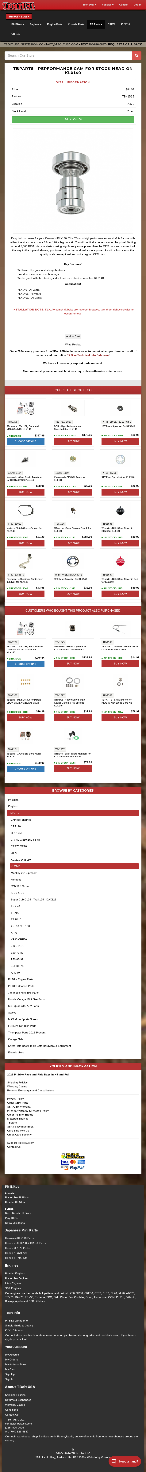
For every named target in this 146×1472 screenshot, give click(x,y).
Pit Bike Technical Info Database (88, 355)
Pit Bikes (13, 799)
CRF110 (15, 34)
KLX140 (15, 866)
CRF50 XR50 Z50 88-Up (25, 839)
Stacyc (12, 1012)
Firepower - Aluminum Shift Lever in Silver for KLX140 (25, 580)
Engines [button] (35, 24)
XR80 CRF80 (19, 939)
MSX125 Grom (20, 886)
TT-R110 (16, 919)
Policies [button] (107, 4)
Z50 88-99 (17, 959)
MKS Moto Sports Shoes (23, 1019)
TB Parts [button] (95, 24)
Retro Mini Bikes (15, 1222)
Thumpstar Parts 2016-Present (26, 1032)
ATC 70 (15, 972)
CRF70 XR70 (19, 846)
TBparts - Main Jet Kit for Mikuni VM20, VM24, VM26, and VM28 (24, 701)
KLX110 (125, 24)
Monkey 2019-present (24, 872)
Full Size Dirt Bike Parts (22, 1025)
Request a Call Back (125, 44)
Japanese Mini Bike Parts (23, 992)
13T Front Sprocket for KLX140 (118, 426)
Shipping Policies (17, 1082)
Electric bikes (16, 1052)
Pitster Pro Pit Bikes (17, 1197)
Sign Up (10, 1374)
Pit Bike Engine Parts (20, 979)
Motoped (16, 879)
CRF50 (111, 24)
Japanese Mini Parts (21, 1230)
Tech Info (12, 1313)
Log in (137, 4)
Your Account (16, 1347)
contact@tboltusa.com (58, 44)
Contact (123, 4)
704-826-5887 (97, 44)
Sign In (9, 1379)
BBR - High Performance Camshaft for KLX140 (67, 428)
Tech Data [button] (89, 4)
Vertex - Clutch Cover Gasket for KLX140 (24, 529)
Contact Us (14, 1146)
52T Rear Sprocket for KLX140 (70, 579)
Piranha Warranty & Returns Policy (28, 1110)
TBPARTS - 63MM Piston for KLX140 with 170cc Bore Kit (117, 701)
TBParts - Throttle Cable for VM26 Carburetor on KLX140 (120, 648)
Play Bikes (11, 1217)
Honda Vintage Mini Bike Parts (26, 999)
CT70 (14, 852)
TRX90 (15, 912)
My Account (12, 1354)
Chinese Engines (21, 819)
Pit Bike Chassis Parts (21, 985)
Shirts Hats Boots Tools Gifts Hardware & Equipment (39, 1045)
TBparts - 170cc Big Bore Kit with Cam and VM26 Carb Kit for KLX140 (25, 649)
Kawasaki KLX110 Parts (19, 1238)
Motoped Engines (17, 1118)
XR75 (14, 932)
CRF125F (17, 833)
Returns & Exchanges (18, 1399)
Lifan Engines (13, 1283)
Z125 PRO (17, 946)
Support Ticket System (20, 1142)
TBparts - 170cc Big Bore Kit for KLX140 (24, 755)
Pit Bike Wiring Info (16, 1320)
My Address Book (15, 1364)
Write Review (73, 344)
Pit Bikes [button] (17, 24)
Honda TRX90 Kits (16, 1257)
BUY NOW (73, 441)
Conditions (11, 1409)
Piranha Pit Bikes (15, 1202)
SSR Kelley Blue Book (20, 1126)
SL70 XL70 (17, 892)
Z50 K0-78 (17, 966)
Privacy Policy (15, 1098)
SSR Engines (13, 1288)
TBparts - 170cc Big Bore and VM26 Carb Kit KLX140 (23, 428)
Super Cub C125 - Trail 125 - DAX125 (33, 899)
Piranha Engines (15, 1273)
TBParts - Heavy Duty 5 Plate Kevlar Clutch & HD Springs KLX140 (70, 703)
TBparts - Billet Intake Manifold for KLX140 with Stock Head (72, 755)
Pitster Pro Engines (16, 1278)
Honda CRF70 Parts (17, 1247)
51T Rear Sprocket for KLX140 (118, 477)
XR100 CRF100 (20, 926)
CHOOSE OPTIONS (25, 441)
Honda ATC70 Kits (16, 1252)
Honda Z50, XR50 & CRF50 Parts (25, 1243)
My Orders (11, 1359)
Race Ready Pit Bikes (18, 1213)
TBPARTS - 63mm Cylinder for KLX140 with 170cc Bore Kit (70, 648)
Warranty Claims (17, 1086)
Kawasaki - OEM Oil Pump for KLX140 (70, 478)
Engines (13, 806)
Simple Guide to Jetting (19, 1325)
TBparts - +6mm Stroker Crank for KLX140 (72, 529)
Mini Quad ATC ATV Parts (23, 1005)
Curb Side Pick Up (18, 1130)
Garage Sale (15, 1039)
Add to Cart (72, 119)
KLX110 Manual (14, 1330)
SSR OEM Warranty (19, 1106)
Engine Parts (54, 24)
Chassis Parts (76, 24)
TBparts (12, 1122)
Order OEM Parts (17, 1102)
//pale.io (106, 1457)
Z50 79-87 (17, 952)
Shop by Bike (18, 16)
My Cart (10, 1369)
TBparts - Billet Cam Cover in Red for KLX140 (120, 580)
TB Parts (13, 813)
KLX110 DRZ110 (21, 859)
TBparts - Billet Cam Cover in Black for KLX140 (117, 529)
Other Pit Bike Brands (20, 1114)
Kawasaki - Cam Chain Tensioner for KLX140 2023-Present (24, 478)
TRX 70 (15, 906)
